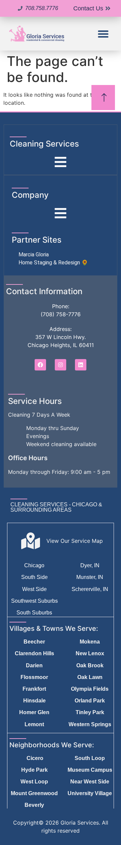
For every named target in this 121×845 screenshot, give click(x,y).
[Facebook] (40, 364)
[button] (103, 33)
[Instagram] (60, 364)
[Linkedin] (80, 364)
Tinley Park (90, 712)
